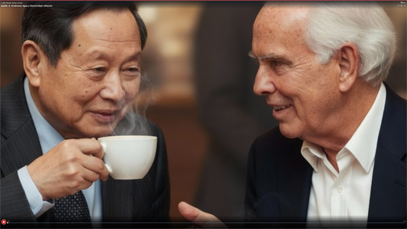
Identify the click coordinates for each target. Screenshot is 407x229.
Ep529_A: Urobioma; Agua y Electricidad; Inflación (26, 6)
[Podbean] (403, 2)
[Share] (404, 5)
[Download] (401, 5)
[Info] (398, 5)
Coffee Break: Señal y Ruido (12, 3)
